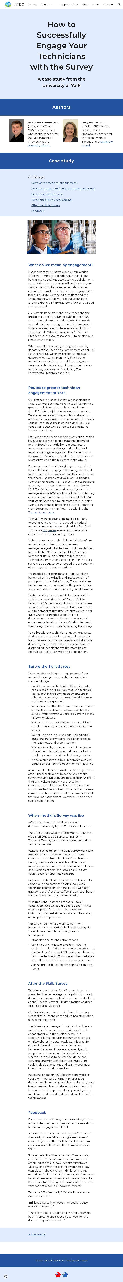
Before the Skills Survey (46, 194)
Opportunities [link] (69, 4)
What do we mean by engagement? (54, 182)
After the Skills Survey (45, 205)
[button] (119, 4)
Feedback (37, 210)
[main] (61, 54)
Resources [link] (89, 4)
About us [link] (47, 4)
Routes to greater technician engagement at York (63, 188)
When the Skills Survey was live (51, 199)
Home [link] (33, 4)
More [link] (106, 4)
